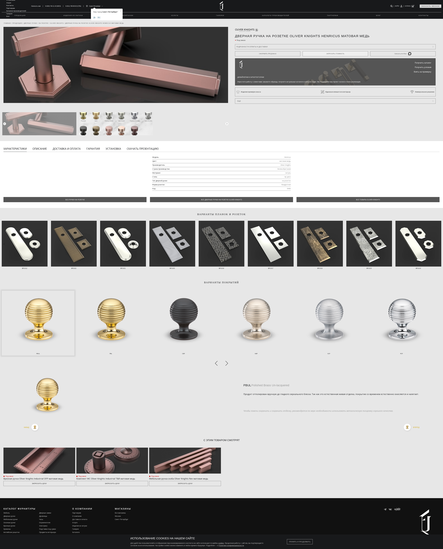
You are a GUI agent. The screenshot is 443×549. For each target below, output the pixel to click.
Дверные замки (45, 513)
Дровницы (43, 516)
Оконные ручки (9, 522)
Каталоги (76, 532)
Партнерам (76, 513)
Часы (41, 519)
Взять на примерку (422, 71)
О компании (77, 516)
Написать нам (35, 6)
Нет (98, 17)
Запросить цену (39, 483)
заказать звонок (430, 6)
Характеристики (15, 149)
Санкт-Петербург (121, 519)
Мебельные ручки (10, 519)
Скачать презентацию (143, 149)
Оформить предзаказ (267, 54)
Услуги (74, 522)
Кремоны (7, 529)
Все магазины (120, 513)
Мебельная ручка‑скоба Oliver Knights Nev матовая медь (178, 478)
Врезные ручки (9, 526)
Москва (118, 516)
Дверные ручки (9, 516)
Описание (40, 149)
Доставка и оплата (67, 149)
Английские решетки (11, 532)
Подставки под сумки (47, 529)
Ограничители (44, 522)
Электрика (43, 526)
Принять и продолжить (300, 542)
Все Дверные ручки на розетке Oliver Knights (221, 199)
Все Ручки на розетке (75, 199)
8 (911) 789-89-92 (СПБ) (73, 6)
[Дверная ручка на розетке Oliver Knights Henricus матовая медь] (115, 65)
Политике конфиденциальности (231, 545)
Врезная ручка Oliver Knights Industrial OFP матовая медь (33, 478)
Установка (113, 149)
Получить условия (423, 67)
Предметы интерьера (47, 532)
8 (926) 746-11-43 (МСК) (53, 6)
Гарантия (93, 149)
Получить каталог (423, 62)
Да (94, 17)
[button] (227, 123)
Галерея (75, 529)
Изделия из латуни (79, 526)
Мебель (6, 513)
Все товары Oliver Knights (368, 199)
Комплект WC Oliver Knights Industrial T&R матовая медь (105, 478)
